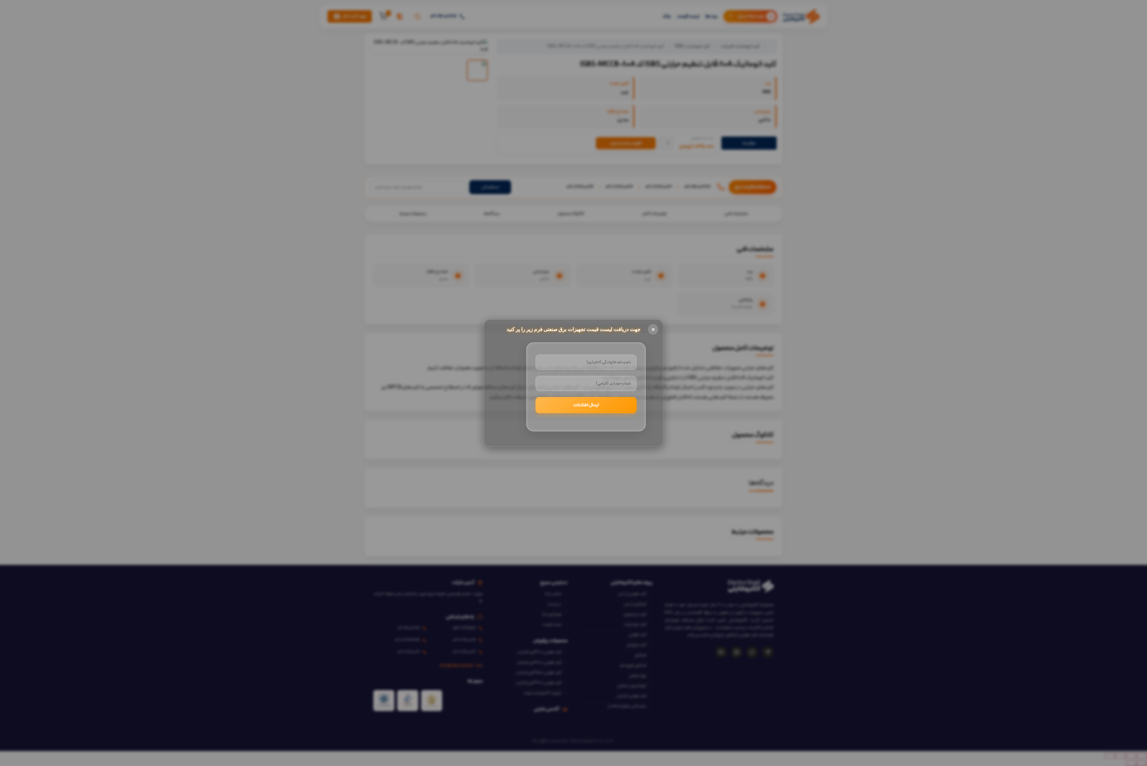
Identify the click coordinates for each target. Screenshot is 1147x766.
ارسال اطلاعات (586, 405)
